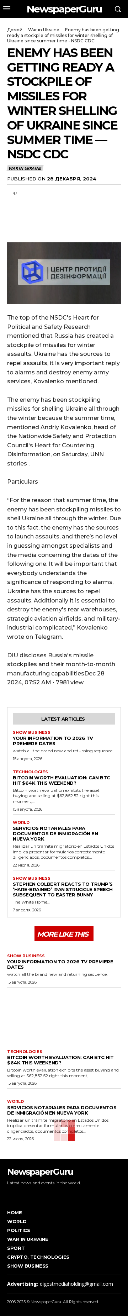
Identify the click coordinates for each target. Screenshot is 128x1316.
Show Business (31, 732)
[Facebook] (14, 210)
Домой (14, 29)
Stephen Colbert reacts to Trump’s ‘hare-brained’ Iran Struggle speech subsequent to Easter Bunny (63, 889)
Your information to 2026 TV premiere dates (53, 740)
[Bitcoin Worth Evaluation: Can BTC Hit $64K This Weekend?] (64, 1016)
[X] (30, 210)
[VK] (80, 210)
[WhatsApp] (47, 210)
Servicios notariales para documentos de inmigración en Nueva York (55, 833)
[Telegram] (63, 210)
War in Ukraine (43, 29)
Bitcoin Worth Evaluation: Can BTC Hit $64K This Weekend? (61, 780)
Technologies (30, 772)
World (21, 822)
